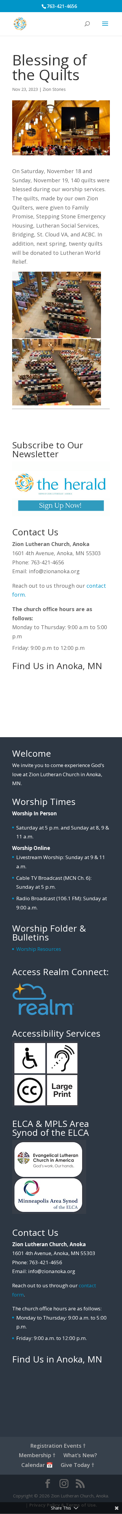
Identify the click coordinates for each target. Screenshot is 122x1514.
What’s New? (80, 1455)
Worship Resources (38, 949)
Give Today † (77, 1464)
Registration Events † (58, 1445)
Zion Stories (54, 89)
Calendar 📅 (37, 1464)
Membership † (37, 1455)
